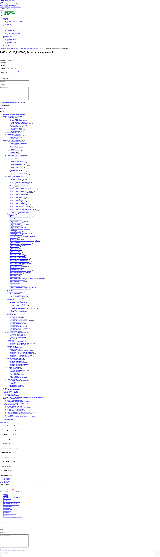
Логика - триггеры (15, 253)
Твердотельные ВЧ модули (17, 298)
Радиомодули (14, 153)
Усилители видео (15, 277)
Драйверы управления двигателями (20, 229)
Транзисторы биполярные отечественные (22, 353)
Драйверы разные (15, 226)
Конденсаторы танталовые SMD (19, 205)
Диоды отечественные (16, 167)
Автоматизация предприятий (15, 21)
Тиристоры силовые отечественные (20, 344)
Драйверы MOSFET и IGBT (18, 221)
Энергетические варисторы (18, 377)
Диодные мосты (14, 159)
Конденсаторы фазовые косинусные (20, 206)
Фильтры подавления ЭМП (18, 185)
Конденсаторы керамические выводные (21, 188)
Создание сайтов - (8, 490)
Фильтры (12, 338)
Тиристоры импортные (16, 341)
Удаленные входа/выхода (14, 134)
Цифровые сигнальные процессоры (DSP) (22, 287)
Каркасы (12, 382)
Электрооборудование (9, 404)
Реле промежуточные (13, 389)
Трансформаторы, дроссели (14, 358)
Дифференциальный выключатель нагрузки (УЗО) (21, 413)
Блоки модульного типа (17, 137)
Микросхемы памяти (16, 265)
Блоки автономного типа (17, 135)
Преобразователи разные (17, 268)
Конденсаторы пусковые (17, 199)
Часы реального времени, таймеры (20, 289)
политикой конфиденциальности (12, 102)
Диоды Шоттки (14, 170)
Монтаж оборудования (13, 33)
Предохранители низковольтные (19, 307)
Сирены (12, 149)
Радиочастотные (14, 269)
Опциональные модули (16, 128)
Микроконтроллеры (12, 214)
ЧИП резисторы (14, 331)
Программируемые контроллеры (12, 116)
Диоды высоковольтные (17, 164)
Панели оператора (12, 132)
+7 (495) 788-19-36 (16, 7)
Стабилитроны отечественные (18, 174)
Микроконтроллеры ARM (17, 256)
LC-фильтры (13, 177)
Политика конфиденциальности (16, 43)
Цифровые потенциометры (18, 286)
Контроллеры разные (16, 239)
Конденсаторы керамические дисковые (21, 191)
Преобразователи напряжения (15, 313)
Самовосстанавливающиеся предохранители (23, 308)
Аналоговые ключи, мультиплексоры (20, 217)
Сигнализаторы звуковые (17, 147)
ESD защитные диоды (16, 156)
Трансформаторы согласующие (19, 364)
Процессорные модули (16, 129)
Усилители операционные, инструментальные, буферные (26, 278)
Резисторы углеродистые (17, 329)
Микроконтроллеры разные (18, 257)
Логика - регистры (15, 248)
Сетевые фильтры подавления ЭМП (20, 183)
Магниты (12, 383)
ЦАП (11, 284)
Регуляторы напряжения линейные (20, 272)
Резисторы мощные (15, 322)
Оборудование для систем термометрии (14, 114)
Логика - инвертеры (15, 242)
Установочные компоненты (11, 392)
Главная (2, 48)
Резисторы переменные (35, 48)
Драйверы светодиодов (16, 227)
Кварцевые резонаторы (16, 335)
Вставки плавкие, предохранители (20, 304)
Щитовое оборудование (13, 30)
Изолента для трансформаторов (19, 380)
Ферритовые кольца (15, 386)
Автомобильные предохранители (19, 301)
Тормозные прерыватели (14, 400)
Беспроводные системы (13, 150)
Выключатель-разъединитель (15, 410)
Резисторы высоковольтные (18, 319)
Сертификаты (10, 40)
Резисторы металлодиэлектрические (20, 320)
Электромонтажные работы (14, 31)
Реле (4, 388)
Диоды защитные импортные (18, 165)
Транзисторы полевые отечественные (20, 356)
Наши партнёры (11, 39)
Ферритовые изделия (16, 385)
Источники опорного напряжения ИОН (21, 236)
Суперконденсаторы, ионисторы (19, 212)
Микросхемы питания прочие (18, 266)
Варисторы (13, 373)
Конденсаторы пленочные (17, 194)
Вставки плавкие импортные (18, 302)
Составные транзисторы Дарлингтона (21, 350)
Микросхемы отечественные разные (20, 263)
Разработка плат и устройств (15, 28)
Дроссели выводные (16, 361)
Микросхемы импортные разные (19, 262)
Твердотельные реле (12, 391)
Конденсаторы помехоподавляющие (20, 182)
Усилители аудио (15, 275)
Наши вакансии (11, 42)
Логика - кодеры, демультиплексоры (20, 244)
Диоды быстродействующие (18, 161)
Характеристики (8, 419)
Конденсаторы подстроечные (18, 196)
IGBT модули (14, 293)
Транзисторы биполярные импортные (21, 352)
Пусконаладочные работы (14, 34)
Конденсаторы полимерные (18, 197)
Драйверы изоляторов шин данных (20, 224)
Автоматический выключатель (15, 409)
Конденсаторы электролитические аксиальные (23, 211)
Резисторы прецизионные (17, 326)
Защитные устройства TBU (18, 171)
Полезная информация (13, 22)
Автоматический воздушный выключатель (19, 407)
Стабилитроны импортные (17, 173)
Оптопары (10, 290)
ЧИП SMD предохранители (18, 311)
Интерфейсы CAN (15, 230)
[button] (4, 484)
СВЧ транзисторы (15, 349)
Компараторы (14, 238)
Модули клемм (14, 138)
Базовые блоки (14, 119)
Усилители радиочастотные (18, 281)
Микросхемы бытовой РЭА (18, 260)
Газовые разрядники (16, 374)
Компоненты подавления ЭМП (15, 176)
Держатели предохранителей (18, 305)
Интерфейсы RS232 (15, 232)
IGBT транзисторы (15, 347)
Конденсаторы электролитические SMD (21, 209)
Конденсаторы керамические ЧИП (20, 193)
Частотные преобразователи (11, 398)
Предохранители (11, 299)
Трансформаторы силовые (17, 362)
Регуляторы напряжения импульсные (20, 271)
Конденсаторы (11, 187)
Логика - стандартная (16, 250)
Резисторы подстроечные (17, 325)
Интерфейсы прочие (16, 235)
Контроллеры (10, 117)
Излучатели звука (15, 144)
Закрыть (2, 108)
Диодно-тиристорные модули (18, 295)
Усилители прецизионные (17, 280)
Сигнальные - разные (16, 274)
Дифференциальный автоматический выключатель (21, 412)
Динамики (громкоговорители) (19, 143)
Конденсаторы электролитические (20, 208)
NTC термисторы (15, 368)
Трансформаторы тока (16, 365)
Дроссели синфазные (16, 180)
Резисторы (26, 48)
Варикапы (13, 158)
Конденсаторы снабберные (17, 202)
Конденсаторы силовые (16, 200)
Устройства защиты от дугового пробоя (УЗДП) (20, 416)
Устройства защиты (12, 367)
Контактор (10, 415)
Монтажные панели (15, 126)
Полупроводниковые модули (15, 292)
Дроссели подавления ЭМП (18, 179)
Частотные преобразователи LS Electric (18, 401)
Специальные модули (16, 131)
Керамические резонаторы (17, 337)
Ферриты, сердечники (13, 379)
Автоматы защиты (15, 371)
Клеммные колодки (12, 395)
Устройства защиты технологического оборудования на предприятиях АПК (24, 397)
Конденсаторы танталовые (17, 203)
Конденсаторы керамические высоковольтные (23, 190)
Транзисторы (10, 346)
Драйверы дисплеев (15, 223)
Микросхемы (10, 215)
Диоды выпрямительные (17, 162)
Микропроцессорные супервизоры (20, 259)
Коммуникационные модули (18, 122)
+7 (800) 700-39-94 (5, 7)
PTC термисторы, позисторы (18, 370)
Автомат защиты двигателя (14, 406)
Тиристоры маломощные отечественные (21, 343)
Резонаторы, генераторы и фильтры (17, 332)
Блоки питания (11, 394)
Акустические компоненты (14, 141)
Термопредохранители (16, 310)
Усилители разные (15, 283)
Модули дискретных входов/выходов (20, 123)
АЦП (11, 218)
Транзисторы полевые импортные (19, 355)
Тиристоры (10, 340)
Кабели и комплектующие (17, 120)
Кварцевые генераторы (16, 334)
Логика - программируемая (18, 245)
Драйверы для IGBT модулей (18, 296)
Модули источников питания (18, 125)
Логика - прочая (14, 247)
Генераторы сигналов (16, 220)
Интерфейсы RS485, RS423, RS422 (20, 233)
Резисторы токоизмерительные (19, 328)
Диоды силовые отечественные (19, 168)
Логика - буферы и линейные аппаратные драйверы (25, 241)
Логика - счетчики (15, 251)
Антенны (12, 152)
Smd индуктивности (16, 359)
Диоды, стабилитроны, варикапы (16, 155)
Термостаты (13, 376)
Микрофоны (13, 146)
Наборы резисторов (15, 316)
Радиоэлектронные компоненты (13, 48)
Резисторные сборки (16, 317)
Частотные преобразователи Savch (16, 403)
